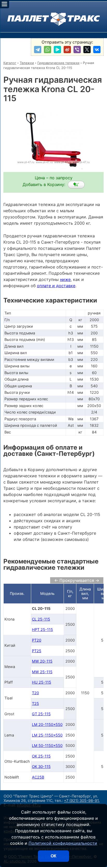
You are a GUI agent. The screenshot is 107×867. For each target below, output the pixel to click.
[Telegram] (37, 49)
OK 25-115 (41, 756)
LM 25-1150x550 (47, 735)
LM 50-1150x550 (47, 745)
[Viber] (77, 49)
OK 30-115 (41, 766)
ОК (53, 856)
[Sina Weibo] (67, 49)
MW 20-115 (42, 661)
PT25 (36, 651)
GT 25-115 (41, 714)
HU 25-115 (41, 682)
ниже (65, 279)
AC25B (38, 777)
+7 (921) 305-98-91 (81, 800)
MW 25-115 (42, 672)
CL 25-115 (41, 619)
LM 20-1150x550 (47, 724)
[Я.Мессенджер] (57, 49)
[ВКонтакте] (96, 49)
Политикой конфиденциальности (63, 843)
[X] (87, 49)
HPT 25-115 (42, 629)
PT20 (36, 640)
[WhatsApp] (47, 49)
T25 (35, 703)
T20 (35, 693)
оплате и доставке (56, 285)
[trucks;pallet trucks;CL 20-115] (76, 185)
